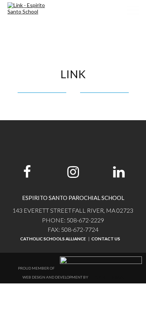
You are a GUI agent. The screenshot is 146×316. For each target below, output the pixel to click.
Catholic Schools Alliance (53, 238)
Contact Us (105, 238)
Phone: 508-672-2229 (73, 220)
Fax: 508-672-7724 (73, 229)
